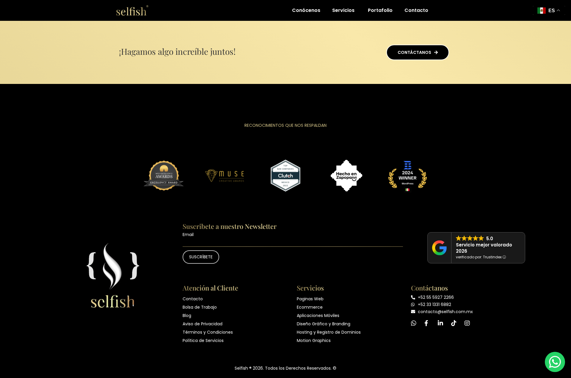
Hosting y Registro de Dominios (329, 332)
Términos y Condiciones (208, 332)
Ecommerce (310, 307)
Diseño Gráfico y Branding (323, 324)
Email (188, 234)
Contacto (416, 10)
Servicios (343, 10)
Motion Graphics (314, 340)
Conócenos (306, 10)
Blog (187, 315)
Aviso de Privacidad (202, 324)
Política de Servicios (203, 340)
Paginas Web (310, 299)
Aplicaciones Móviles (318, 315)
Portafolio (380, 10)
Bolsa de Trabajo (200, 307)
